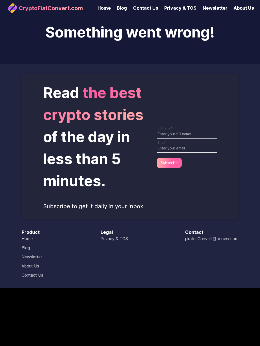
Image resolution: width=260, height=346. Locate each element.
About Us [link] (244, 8)
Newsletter (32, 256)
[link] (44, 8)
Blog (26, 247)
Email (161, 142)
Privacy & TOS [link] (180, 8)
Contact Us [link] (145, 8)
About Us (30, 265)
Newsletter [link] (215, 8)
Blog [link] (122, 8)
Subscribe (169, 163)
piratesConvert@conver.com (211, 238)
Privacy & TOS (114, 238)
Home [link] (104, 8)
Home (27, 238)
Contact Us (32, 275)
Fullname (164, 128)
